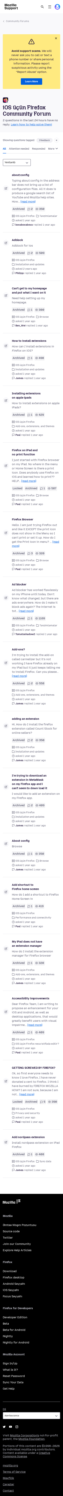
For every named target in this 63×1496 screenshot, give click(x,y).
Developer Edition (15, 1317)
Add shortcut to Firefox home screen (25, 887)
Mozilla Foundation (31, 1439)
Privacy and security (27, 1113)
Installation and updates (29, 264)
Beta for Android (14, 1330)
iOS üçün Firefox (25, 216)
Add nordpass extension (28, 1137)
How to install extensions (29, 341)
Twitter (8, 1237)
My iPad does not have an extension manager (27, 943)
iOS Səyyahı (11, 1290)
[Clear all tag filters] (56, 140)
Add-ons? (18, 649)
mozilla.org (10, 1465)
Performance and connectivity (33, 917)
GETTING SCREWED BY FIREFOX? (33, 1067)
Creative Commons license (26, 1454)
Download (10, 1271)
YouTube (10, 1426)
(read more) (28, 201)
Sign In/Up (10, 1363)
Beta (6, 1323)
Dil (4, 1409)
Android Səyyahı (14, 1283)
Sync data (45, 1161)
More (51, 148)
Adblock (17, 240)
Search (42, 7)
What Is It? (10, 1369)
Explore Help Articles (17, 1250)
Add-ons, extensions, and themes (34, 426)
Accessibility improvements (30, 998)
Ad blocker (19, 584)
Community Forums (17, 21)
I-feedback (44, 140)
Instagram (16, 1426)
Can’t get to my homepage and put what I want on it (29, 290)
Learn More (31, 81)
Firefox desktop (13, 1277)
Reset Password (14, 1376)
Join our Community (17, 1244)
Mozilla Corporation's (24, 1435)
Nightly (8, 1336)
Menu (49, 7)
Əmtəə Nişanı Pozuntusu (19, 1225)
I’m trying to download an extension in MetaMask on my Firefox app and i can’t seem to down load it (29, 782)
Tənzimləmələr (48, 216)
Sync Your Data (13, 1382)
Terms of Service (14, 1471)
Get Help (9, 1388)
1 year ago (49, 224)
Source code (11, 1231)
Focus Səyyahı (12, 1296)
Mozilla (11, 1202)
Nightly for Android (16, 1342)
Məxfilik (8, 1478)
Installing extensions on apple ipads (26, 395)
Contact (8, 1490)
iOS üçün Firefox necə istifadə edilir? (37, 1043)
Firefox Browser (22, 519)
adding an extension (25, 718)
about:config (20, 175)
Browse (44, 316)
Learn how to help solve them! (31, 124)
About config (21, 840)
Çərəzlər (8, 1484)
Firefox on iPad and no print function (25, 452)
